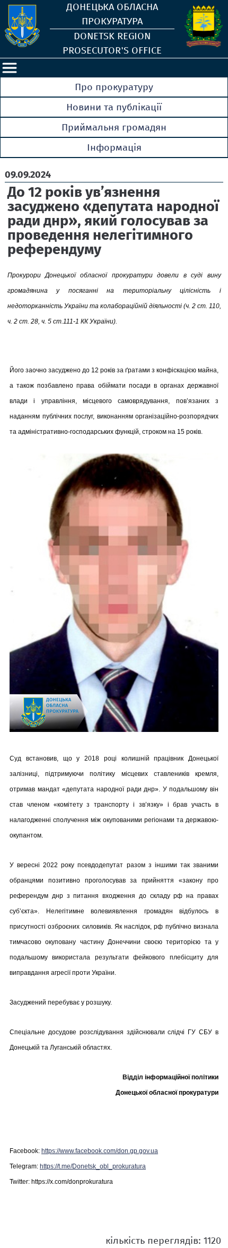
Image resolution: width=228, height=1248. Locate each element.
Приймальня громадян (114, 127)
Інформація (114, 147)
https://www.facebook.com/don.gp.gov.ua (99, 1151)
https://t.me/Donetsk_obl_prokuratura (93, 1166)
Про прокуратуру (114, 87)
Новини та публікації (114, 107)
